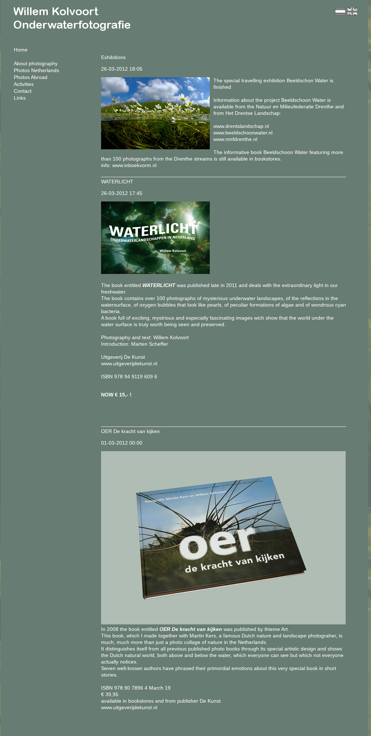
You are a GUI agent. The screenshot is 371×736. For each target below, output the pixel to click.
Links (20, 98)
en (352, 11)
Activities (24, 84)
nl (340, 11)
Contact (23, 91)
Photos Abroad (30, 77)
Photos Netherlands (36, 70)
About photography (36, 63)
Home (21, 50)
